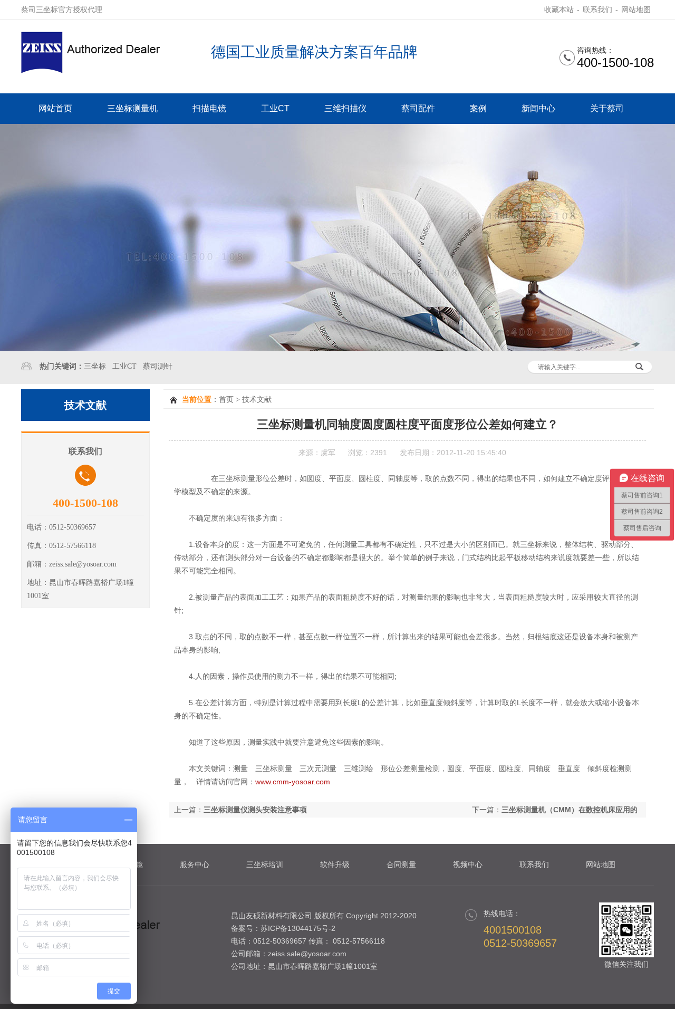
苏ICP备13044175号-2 (298, 928)
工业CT (275, 108)
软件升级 (335, 864)
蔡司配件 (418, 108)
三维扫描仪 (345, 108)
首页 (226, 399)
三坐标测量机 (132, 108)
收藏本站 (559, 9)
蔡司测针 (157, 366)
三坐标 (95, 366)
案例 (478, 108)
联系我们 (597, 9)
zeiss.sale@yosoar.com (307, 953)
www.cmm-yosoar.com (292, 781)
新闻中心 (538, 108)
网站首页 (55, 108)
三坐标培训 (264, 864)
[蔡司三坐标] (95, 70)
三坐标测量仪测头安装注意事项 (255, 809)
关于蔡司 (607, 108)
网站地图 (636, 9)
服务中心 (194, 864)
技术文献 (257, 399)
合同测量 (401, 864)
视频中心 (468, 864)
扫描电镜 (209, 108)
